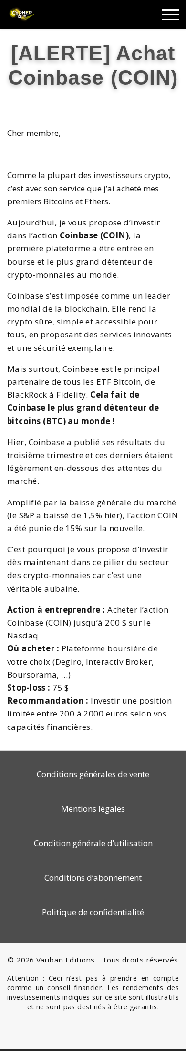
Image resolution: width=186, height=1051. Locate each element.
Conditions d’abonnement (93, 877)
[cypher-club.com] (22, 13)
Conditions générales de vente (93, 774)
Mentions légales (93, 808)
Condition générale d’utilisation (93, 843)
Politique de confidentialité (93, 911)
